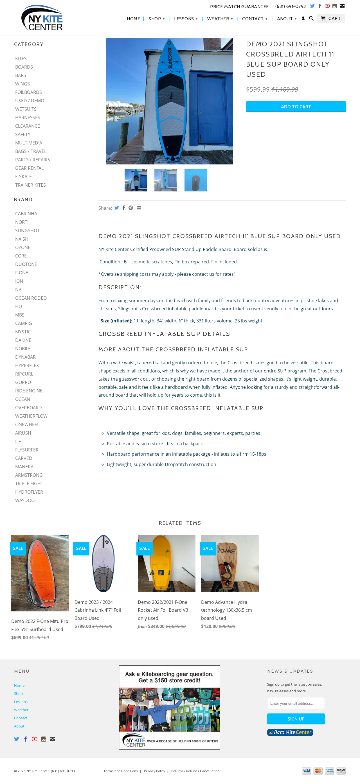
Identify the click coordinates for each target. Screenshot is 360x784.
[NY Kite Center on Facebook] (320, 7)
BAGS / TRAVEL (30, 151)
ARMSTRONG (29, 475)
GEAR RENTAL (29, 168)
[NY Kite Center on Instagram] (334, 7)
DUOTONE (26, 264)
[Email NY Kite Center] (342, 7)
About (287, 18)
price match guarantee (239, 6)
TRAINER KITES (30, 184)
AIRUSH (23, 432)
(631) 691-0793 (63, 771)
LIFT (19, 441)
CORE (21, 255)
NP (18, 289)
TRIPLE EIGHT (29, 483)
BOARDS (24, 66)
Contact (255, 18)
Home (133, 18)
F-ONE (21, 272)
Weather (220, 18)
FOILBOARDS (28, 92)
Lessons (186, 18)
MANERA (24, 466)
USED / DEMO (29, 100)
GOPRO (23, 382)
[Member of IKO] (290, 734)
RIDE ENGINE (28, 390)
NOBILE (23, 348)
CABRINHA (26, 213)
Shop (156, 18)
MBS (19, 314)
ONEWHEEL (27, 424)
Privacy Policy (154, 771)
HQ (18, 306)
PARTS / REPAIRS (32, 159)
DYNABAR (25, 357)
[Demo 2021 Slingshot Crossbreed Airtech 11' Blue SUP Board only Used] (169, 101)
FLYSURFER (27, 449)
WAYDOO (25, 500)
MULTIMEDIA (28, 142)
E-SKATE (23, 176)
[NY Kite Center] (53, 17)
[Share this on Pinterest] (130, 207)
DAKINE (23, 340)
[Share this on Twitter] (116, 207)
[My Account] (303, 19)
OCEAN (22, 399)
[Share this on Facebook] (123, 207)
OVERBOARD (28, 407)
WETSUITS (26, 109)
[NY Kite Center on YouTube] (327, 7)
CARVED (23, 458)
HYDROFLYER (29, 491)
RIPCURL (24, 373)
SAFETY (22, 134)
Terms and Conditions (121, 771)
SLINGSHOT (27, 230)
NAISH (21, 238)
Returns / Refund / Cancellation (195, 771)
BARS (20, 75)
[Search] (311, 19)
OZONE (22, 247)
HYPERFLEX (27, 365)
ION (19, 281)
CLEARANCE (27, 125)
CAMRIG (23, 323)
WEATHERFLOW (31, 416)
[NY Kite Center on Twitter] (312, 7)
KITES (21, 58)
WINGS (22, 83)
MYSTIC (23, 331)
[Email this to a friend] (138, 207)
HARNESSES (27, 117)
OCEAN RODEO (31, 298)
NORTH (23, 222)
